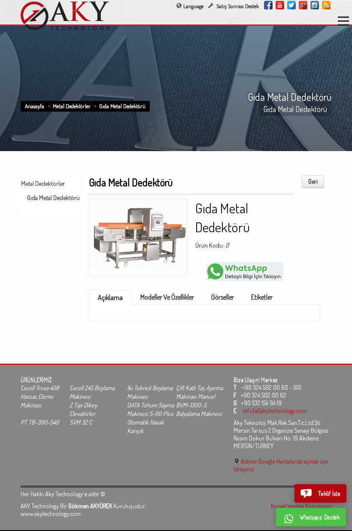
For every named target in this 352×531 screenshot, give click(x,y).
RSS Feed (326, 5)
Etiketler (262, 297)
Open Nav (343, 21)
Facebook (268, 5)
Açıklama (110, 297)
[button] (321, 493)
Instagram (314, 5)
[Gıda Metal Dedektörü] (137, 234)
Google (303, 5)
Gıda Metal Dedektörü (122, 106)
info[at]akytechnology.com (275, 410)
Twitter (291, 5)
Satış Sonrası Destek (237, 6)
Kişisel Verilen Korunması (301, 506)
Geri (313, 181)
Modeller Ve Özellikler (167, 297)
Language (193, 6)
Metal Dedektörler (72, 106)
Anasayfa (34, 106)
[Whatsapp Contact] (244, 271)
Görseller (222, 297)
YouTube (280, 5)
